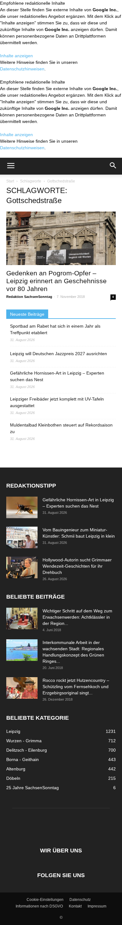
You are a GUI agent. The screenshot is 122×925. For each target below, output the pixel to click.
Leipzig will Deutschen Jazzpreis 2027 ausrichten (58, 353)
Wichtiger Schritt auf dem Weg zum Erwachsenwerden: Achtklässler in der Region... (77, 617)
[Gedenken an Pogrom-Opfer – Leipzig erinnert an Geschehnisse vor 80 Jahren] (61, 238)
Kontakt (75, 906)
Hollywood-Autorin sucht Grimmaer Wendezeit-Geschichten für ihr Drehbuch (77, 566)
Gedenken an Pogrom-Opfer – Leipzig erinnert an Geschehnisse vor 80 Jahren (56, 280)
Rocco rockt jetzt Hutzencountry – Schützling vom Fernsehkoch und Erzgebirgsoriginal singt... (76, 686)
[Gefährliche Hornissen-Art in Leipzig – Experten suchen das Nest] (22, 507)
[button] (113, 166)
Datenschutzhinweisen (22, 68)
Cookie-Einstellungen (45, 899)
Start (10, 181)
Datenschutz (80, 899)
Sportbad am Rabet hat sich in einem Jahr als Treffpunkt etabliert (55, 329)
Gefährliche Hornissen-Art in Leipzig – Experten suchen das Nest (57, 376)
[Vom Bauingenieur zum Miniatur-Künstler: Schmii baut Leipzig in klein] (22, 537)
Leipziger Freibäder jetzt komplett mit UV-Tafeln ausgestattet (57, 402)
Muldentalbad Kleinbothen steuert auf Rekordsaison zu (61, 428)
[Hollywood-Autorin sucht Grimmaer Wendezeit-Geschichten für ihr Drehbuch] (22, 567)
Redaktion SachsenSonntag (29, 297)
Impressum (97, 906)
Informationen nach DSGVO (39, 906)
